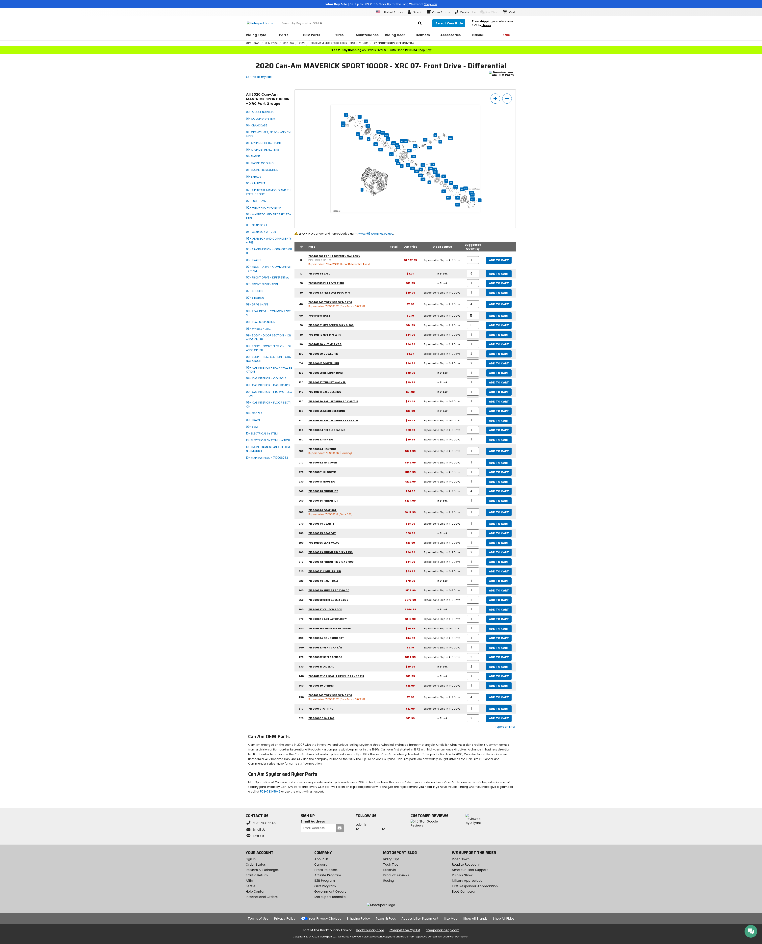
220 (457, 205)
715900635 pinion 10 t (323, 500)
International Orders (262, 897)
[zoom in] (495, 98)
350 (393, 143)
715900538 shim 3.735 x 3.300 (328, 600)
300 (430, 169)
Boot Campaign (464, 891)
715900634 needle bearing (326, 430)
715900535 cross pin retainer (329, 628)
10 (368, 139)
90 (440, 142)
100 (398, 147)
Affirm (250, 880)
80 (435, 135)
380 (408, 165)
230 (435, 172)
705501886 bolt (319, 315)
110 (429, 182)
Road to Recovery (466, 864)
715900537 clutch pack (325, 609)
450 (448, 198)
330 (378, 132)
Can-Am (288, 43)
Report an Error (505, 727)
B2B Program (324, 880)
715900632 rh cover (322, 462)
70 (446, 181)
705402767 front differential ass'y (334, 256)
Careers (320, 864)
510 (343, 125)
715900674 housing (322, 449)
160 (375, 144)
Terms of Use (258, 918)
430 (368, 126)
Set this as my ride (259, 77)
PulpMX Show (462, 875)
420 (402, 141)
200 (398, 164)
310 (423, 165)
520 (405, 141)
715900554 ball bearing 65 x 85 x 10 (333, 420)
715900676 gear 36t (322, 510)
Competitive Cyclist (405, 930)
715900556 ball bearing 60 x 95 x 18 (333, 401)
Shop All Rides (503, 918)
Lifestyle (389, 870)
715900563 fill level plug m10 (329, 292)
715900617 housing (321, 481)
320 (420, 175)
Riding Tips (391, 859)
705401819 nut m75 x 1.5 (324, 334)
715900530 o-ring (321, 685)
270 (438, 175)
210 (361, 138)
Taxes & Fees (385, 918)
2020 (302, 43)
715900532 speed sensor (325, 657)
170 (391, 154)
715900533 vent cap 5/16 (325, 647)
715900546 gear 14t (322, 523)
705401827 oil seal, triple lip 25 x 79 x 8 (336, 676)
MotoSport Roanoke (330, 897)
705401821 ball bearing (324, 392)
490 (386, 135)
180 (415, 146)
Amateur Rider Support (470, 870)
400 (472, 195)
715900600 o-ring (321, 718)
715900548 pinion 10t (323, 491)
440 (450, 138)
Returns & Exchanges (262, 870)
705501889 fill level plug (326, 283)
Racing (388, 880)
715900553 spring (320, 439)
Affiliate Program (327, 875)
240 (433, 165)
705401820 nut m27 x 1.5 (325, 344)
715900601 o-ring (321, 708)
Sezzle (250, 886)
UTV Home (253, 43)
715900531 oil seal (321, 666)
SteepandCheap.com (442, 930)
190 (382, 133)
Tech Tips (390, 864)
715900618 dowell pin (323, 363)
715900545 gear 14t (322, 533)
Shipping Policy (358, 918)
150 (451, 183)
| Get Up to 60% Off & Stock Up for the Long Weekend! (381, 4)
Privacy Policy (284, 918)
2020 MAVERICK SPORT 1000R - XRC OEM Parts (339, 43)
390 (444, 191)
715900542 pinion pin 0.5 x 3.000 (331, 562)
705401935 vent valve (323, 542)
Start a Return (257, 875)
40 (346, 115)
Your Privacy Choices (325, 918)
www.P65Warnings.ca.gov (375, 234)
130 (388, 139)
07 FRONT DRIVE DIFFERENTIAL (393, 43)
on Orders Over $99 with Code (381, 50)
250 (429, 148)
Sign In (251, 859)
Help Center (255, 891)
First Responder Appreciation (475, 886)
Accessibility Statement (420, 918)
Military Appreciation (468, 880)
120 (397, 145)
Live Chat (491, 12)
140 (425, 140)
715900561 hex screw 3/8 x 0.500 (331, 325)
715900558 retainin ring (325, 373)
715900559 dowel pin (323, 353)
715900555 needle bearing (326, 411)
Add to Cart (499, 260)
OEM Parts (271, 43)
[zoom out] (507, 98)
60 (366, 121)
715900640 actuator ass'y (327, 619)
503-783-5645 (270, 792)
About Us (321, 859)
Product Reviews (396, 875)
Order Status (256, 864)
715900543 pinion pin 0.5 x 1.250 (330, 552)
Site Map (451, 918)
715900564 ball (319, 273)
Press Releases (326, 870)
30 (402, 166)
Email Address (313, 822)
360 (380, 150)
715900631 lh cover (322, 472)
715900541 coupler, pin (324, 571)
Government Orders (330, 891)
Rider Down (461, 859)
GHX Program (325, 886)
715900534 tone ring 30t (326, 638)
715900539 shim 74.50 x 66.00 (328, 590)
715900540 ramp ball (323, 581)
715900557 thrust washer (327, 382)
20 (358, 134)
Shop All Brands (475, 918)
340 (455, 187)
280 (412, 169)
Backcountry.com (370, 930)
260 (444, 176)
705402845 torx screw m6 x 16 (330, 302)
